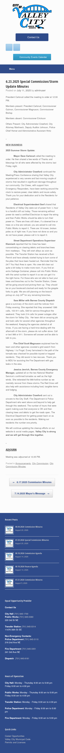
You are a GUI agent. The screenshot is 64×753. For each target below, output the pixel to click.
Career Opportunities (14, 735)
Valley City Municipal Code (17, 739)
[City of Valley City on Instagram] (16, 47)
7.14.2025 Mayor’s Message (32, 493)
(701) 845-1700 (21, 613)
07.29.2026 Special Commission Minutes (32, 540)
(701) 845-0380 (26, 616)
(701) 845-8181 (22, 658)
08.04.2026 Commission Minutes (29, 526)
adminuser (40, 90)
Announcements (23, 463)
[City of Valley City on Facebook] (9, 47)
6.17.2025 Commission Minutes (32, 482)
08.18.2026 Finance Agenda (26, 566)
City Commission (40, 463)
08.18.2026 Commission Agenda (28, 553)
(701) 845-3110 (31, 639)
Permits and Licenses (15, 742)
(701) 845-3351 (29, 648)
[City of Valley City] (32, 16)
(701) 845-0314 (29, 626)
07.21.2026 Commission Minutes (29, 579)
